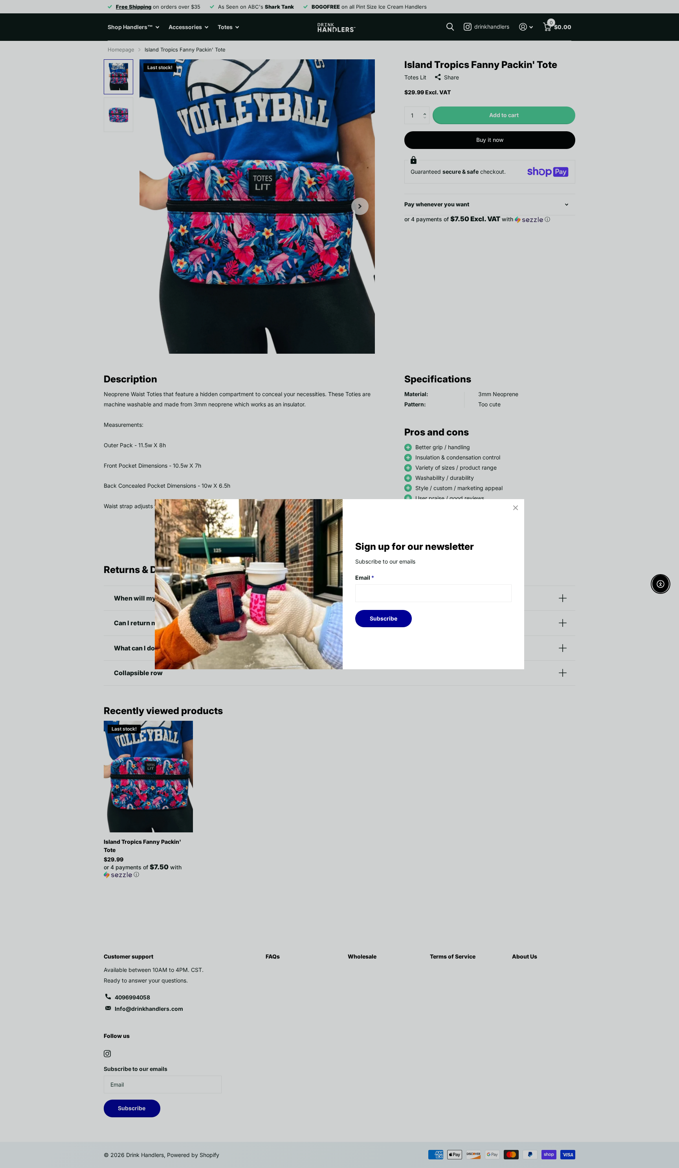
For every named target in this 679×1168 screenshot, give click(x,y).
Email (364, 577)
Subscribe (383, 618)
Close (515, 507)
